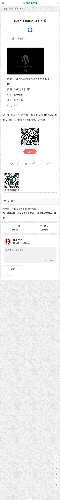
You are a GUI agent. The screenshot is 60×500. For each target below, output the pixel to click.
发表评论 (18, 100)
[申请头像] (53, 241)
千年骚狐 (14, 209)
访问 (30, 151)
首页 (6, 8)
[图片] (51, 260)
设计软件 (15, 8)
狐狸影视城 (31, 3)
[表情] (46, 260)
